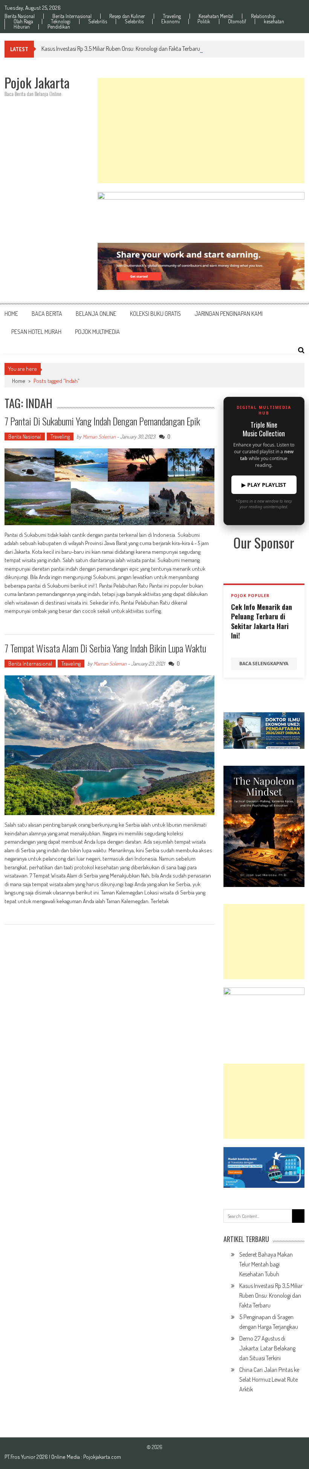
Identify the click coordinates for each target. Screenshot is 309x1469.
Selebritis (97, 21)
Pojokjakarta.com (102, 1456)
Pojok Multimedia (97, 331)
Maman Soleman (99, 436)
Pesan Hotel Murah (36, 331)
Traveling (172, 16)
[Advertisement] (201, 130)
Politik (203, 21)
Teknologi (60, 21)
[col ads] (263, 826)
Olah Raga (23, 21)
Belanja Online (96, 313)
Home (11, 313)
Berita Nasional (20, 16)
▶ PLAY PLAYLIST (264, 484)
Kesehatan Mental (216, 16)
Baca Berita (47, 313)
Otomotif (237, 21)
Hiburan (22, 26)
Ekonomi (170, 21)
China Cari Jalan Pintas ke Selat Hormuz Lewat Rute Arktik (269, 1379)
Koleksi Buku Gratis (155, 313)
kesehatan (274, 21)
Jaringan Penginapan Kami (228, 313)
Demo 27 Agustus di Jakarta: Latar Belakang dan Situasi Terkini (267, 1348)
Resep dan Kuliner (127, 16)
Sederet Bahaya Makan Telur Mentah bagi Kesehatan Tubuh (266, 1264)
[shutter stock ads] (201, 266)
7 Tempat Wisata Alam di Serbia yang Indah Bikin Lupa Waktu (105, 648)
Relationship (263, 16)
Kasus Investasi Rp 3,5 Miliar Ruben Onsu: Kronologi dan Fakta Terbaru (120, 48)
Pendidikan (58, 26)
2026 (43, 1456)
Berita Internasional (72, 16)
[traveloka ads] (263, 1167)
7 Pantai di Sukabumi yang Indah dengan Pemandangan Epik (102, 421)
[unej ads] (263, 730)
